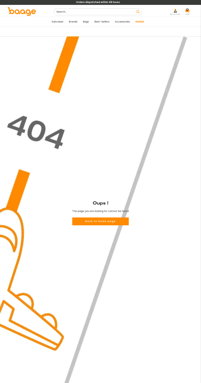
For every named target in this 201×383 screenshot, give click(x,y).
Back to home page (100, 221)
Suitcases (57, 21)
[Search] (138, 11)
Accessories (122, 21)
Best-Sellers (101, 21)
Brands (73, 21)
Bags (86, 21)
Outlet (139, 21)
